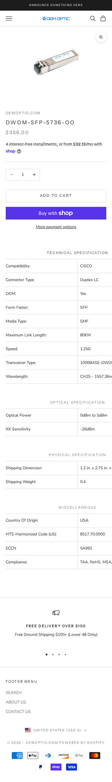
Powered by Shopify (82, 743)
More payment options (56, 227)
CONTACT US (18, 711)
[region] (56, 627)
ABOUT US (16, 702)
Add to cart (56, 195)
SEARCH (14, 692)
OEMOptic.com (23, 113)
